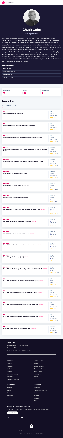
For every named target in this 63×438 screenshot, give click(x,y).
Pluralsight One (38, 374)
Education (37, 387)
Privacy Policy (30, 433)
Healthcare (37, 393)
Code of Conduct (39, 433)
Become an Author (39, 366)
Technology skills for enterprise (15, 347)
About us (9, 387)
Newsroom (10, 393)
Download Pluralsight (13, 374)
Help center (10, 366)
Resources (10, 395)
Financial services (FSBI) (40, 390)
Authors (36, 376)
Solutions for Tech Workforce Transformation (19, 350)
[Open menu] (60, 3)
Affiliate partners (38, 371)
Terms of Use (22, 433)
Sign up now (13, 413)
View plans (10, 376)
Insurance (36, 395)
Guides (36, 363)
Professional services (13, 379)
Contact (9, 363)
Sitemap (9, 371)
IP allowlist (10, 368)
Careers (9, 390)
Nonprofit (36, 398)
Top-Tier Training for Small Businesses (17, 345)
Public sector (37, 400)
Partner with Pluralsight (40, 368)
